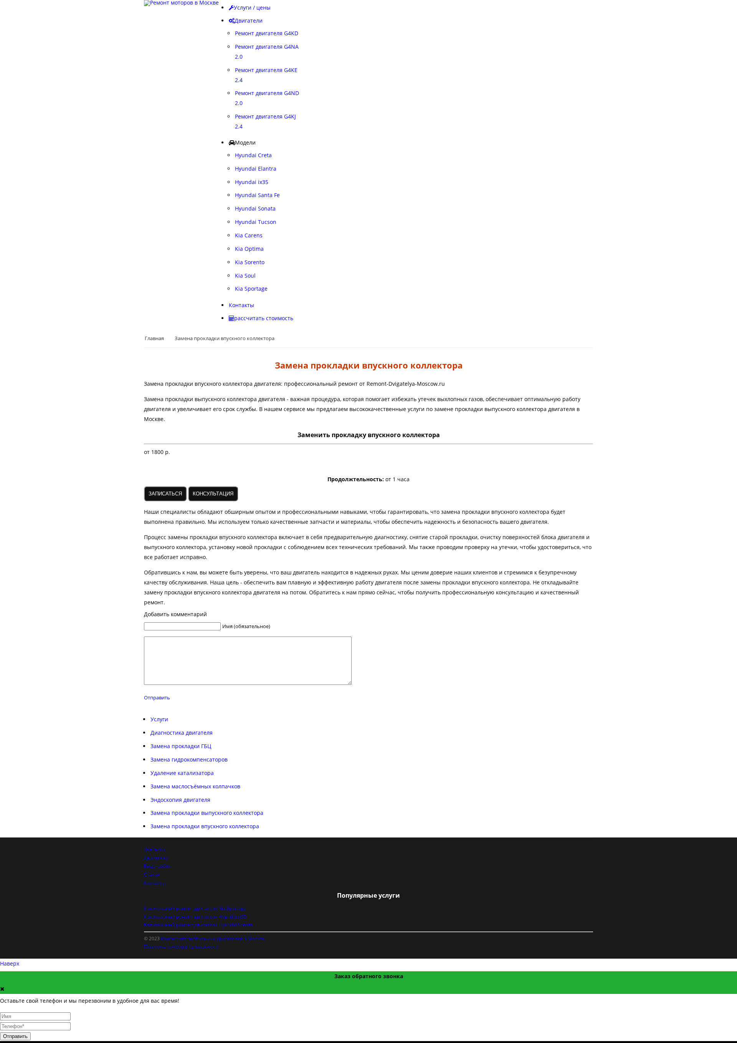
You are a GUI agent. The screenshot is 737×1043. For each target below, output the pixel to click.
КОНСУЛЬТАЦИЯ (213, 494)
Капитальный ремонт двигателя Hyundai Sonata (198, 924)
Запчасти (154, 849)
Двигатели (156, 858)
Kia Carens (249, 235)
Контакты (154, 883)
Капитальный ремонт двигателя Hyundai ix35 (195, 916)
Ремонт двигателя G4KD (266, 33)
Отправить (157, 697)
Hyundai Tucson (255, 221)
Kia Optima (249, 248)
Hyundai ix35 (251, 182)
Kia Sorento (249, 262)
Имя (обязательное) (246, 626)
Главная (154, 338)
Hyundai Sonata (255, 208)
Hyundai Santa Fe (257, 195)
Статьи (152, 874)
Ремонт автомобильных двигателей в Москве (213, 938)
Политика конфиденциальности (181, 946)
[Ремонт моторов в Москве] (181, 3)
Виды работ (157, 866)
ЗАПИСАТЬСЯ (165, 494)
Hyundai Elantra (255, 168)
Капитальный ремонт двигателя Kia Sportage (195, 908)
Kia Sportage (251, 288)
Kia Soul (245, 275)
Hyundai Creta (253, 155)
